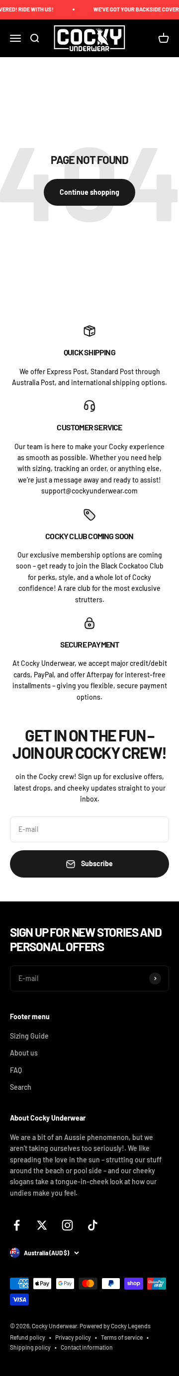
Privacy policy (73, 1337)
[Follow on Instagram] (67, 1225)
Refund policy (27, 1337)
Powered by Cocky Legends (115, 1325)
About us (24, 1053)
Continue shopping (89, 192)
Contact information (87, 1347)
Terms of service (122, 1337)
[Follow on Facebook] (16, 1225)
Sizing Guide (29, 1036)
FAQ (16, 1070)
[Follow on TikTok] (92, 1225)
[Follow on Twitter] (42, 1225)
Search (20, 1087)
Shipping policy (30, 1347)
